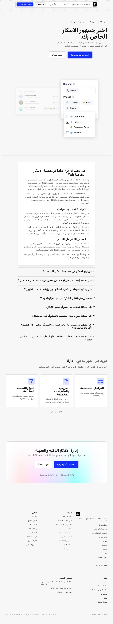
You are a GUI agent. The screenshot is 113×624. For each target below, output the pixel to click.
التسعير (65, 4)
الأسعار (105, 549)
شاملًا (92, 518)
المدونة (62, 578)
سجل (105, 561)
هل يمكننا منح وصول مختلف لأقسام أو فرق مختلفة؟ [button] (62, 315)
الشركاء (12, 614)
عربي (51, 4)
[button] (87, 4)
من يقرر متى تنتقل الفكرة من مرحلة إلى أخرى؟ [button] (66, 298)
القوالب (105, 541)
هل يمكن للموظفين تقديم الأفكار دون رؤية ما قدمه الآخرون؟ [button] (58, 289)
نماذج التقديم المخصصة (64, 520)
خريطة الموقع (20, 614)
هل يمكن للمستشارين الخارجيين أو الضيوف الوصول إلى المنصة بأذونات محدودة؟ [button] (56, 326)
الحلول (80, 4)
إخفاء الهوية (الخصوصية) (64, 524)
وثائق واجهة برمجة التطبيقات (97, 590)
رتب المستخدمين (66, 537)
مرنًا (96, 518)
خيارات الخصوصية (46, 614)
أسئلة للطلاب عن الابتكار (64, 592)
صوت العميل (33, 516)
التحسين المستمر (32, 545)
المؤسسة (104, 545)
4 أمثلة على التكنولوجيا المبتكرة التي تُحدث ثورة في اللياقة (56, 583)
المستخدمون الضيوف (65, 532)
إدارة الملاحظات (32, 537)
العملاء (105, 598)
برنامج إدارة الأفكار (84, 518)
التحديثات (104, 594)
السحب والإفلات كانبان (65, 541)
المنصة (88, 4)
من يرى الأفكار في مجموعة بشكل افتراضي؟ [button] (67, 271)
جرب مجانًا (40, 4)
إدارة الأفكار (33, 532)
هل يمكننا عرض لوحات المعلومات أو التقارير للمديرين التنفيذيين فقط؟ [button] (56, 338)
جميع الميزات (103, 537)
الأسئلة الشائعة (102, 602)
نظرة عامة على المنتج (100, 529)
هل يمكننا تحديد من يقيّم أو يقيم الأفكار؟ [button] (69, 307)
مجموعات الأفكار (67, 516)
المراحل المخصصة (66, 549)
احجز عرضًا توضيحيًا (80, 54)
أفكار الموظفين (32, 541)
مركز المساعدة (102, 586)
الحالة (55, 614)
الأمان (32, 614)
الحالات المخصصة (66, 545)
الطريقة (105, 582)
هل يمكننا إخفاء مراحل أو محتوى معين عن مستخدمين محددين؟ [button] (55, 280)
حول (27, 614)
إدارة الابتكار (33, 524)
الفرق (70, 528)
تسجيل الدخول (102, 557)
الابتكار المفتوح (32, 520)
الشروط (37, 614)
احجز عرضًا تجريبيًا (25, 4)
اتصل (105, 553)
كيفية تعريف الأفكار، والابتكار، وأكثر (61, 588)
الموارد (73, 4)
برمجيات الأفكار (32, 528)
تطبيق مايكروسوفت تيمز (99, 533)
